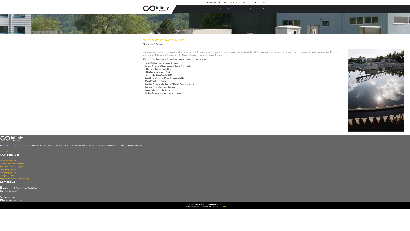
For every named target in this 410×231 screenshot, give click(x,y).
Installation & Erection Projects (11, 167)
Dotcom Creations (219, 207)
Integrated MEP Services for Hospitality (14, 179)
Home (222, 9)
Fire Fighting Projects (8, 173)
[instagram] (261, 2)
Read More (4, 152)
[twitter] (256, 2)
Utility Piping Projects (8, 170)
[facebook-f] (252, 2)
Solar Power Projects (8, 161)
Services (242, 9)
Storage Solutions (7, 176)
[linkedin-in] (265, 2)
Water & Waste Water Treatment (12, 164)
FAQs (251, 9)
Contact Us (261, 9)
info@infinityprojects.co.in (216, 2)
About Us (231, 9)
